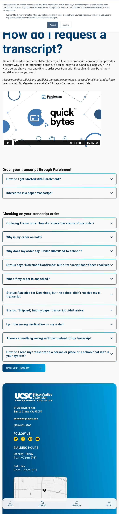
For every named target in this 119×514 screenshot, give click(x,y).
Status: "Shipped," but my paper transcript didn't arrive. (45, 310)
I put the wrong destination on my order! (35, 324)
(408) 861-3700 (22, 425)
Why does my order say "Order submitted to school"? (44, 251)
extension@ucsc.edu (26, 418)
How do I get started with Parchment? (33, 179)
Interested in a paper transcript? (29, 193)
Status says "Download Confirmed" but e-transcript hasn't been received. (58, 265)
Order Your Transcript (17, 367)
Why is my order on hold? (24, 237)
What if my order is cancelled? (28, 279)
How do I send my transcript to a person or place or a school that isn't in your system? (57, 354)
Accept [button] (53, 24)
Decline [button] (66, 24)
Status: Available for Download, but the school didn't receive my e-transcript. (53, 294)
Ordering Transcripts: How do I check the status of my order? (50, 223)
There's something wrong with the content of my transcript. (49, 338)
